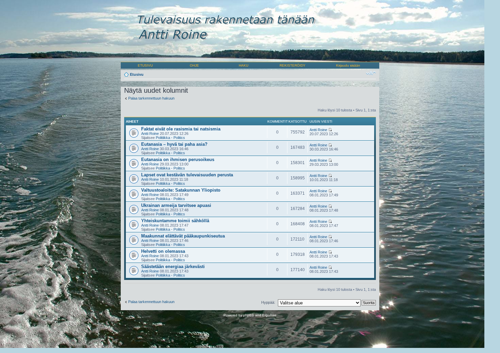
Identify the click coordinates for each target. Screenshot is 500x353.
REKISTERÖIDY (292, 65)
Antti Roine (150, 133)
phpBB (248, 315)
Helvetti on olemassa (163, 251)
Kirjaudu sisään (348, 65)
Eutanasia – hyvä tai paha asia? (174, 144)
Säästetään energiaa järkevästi (173, 266)
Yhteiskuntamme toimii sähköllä (175, 220)
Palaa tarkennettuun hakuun (151, 98)
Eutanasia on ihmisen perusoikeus (177, 159)
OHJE (194, 65)
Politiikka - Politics (170, 138)
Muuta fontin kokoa (371, 73)
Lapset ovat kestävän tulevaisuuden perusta (187, 174)
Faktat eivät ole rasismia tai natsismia (180, 128)
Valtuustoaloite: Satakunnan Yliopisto (180, 190)
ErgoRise (269, 315)
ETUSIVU (145, 65)
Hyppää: (268, 302)
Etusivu (137, 74)
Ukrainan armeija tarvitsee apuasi (176, 205)
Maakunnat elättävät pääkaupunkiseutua (183, 236)
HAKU (243, 65)
